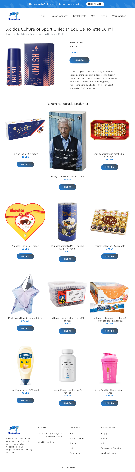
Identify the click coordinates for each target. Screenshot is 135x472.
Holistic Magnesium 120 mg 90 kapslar (67, 391)
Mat (93, 16)
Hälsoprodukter (59, 16)
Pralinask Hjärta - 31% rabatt (25, 246)
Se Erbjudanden (95, 4)
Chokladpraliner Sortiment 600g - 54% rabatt (109, 155)
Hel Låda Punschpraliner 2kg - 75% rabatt (67, 319)
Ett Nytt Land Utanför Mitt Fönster (67, 176)
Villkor (104, 443)
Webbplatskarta (108, 453)
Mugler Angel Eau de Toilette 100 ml (25, 318)
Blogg (103, 16)
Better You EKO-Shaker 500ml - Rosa (110, 391)
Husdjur (72, 443)
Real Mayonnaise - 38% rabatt (25, 390)
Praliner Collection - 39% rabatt (110, 246)
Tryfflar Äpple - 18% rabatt (25, 154)
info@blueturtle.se (46, 442)
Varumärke (74, 453)
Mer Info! (79, 60)
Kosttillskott (79, 16)
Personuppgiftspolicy (111, 448)
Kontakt (104, 438)
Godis (42, 16)
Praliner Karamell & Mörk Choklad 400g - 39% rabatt (67, 247)
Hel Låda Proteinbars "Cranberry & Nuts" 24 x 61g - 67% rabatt (110, 319)
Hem (8, 34)
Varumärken (119, 16)
